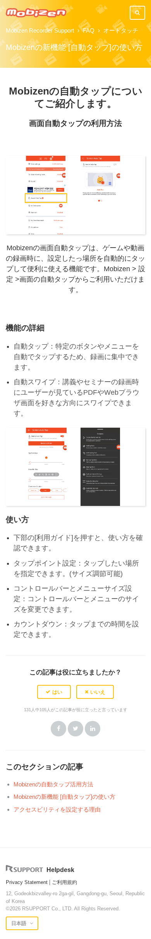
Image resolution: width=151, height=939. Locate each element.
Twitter (75, 728)
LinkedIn (92, 728)
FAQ (88, 30)
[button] (54, 692)
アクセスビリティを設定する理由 (57, 809)
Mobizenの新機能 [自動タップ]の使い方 (64, 796)
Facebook (58, 728)
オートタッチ (120, 30)
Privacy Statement (27, 882)
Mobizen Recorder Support (40, 30)
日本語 (19, 923)
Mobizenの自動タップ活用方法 (53, 784)
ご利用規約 (64, 882)
